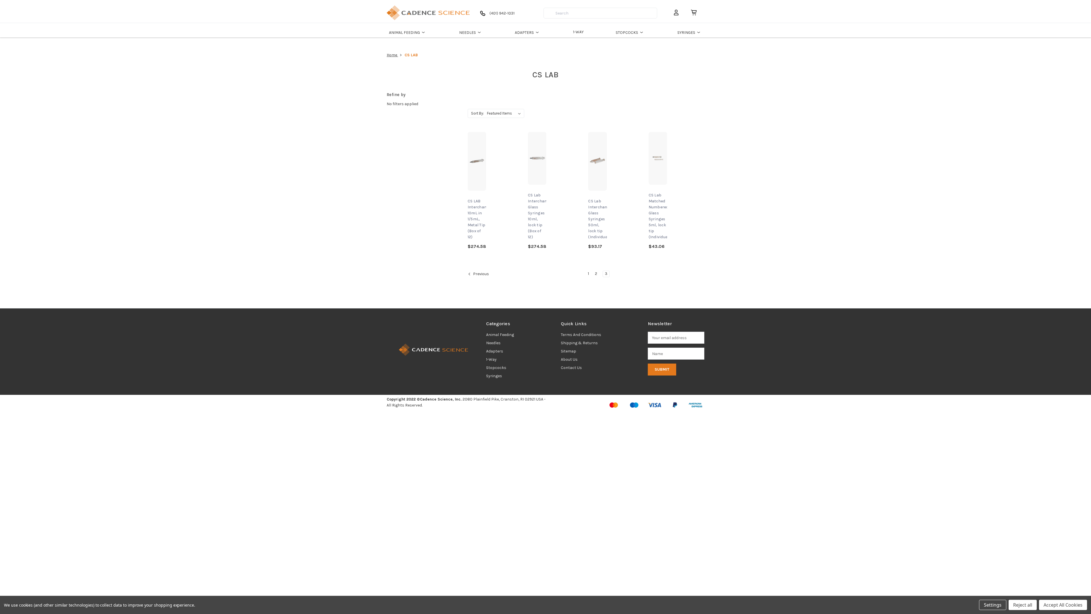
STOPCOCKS (627, 32)
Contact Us (571, 367)
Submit (662, 369)
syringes (494, 376)
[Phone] (498, 15)
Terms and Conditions (581, 334)
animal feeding (500, 334)
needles (493, 343)
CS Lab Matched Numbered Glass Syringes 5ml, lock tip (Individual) (658, 216)
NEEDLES (467, 32)
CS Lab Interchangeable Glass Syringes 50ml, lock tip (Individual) (597, 219)
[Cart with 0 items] (691, 12)
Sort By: (477, 113)
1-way (491, 359)
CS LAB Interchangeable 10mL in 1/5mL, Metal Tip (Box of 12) (477, 219)
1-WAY (578, 32)
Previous (480, 274)
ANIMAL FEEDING (404, 32)
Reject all (1022, 605)
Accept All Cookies (1063, 605)
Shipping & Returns (579, 343)
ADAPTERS (524, 32)
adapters (494, 351)
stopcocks (496, 367)
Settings (993, 605)
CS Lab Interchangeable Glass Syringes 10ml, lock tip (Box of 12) (537, 216)
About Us (569, 359)
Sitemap (568, 351)
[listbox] (505, 113)
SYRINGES (686, 32)
